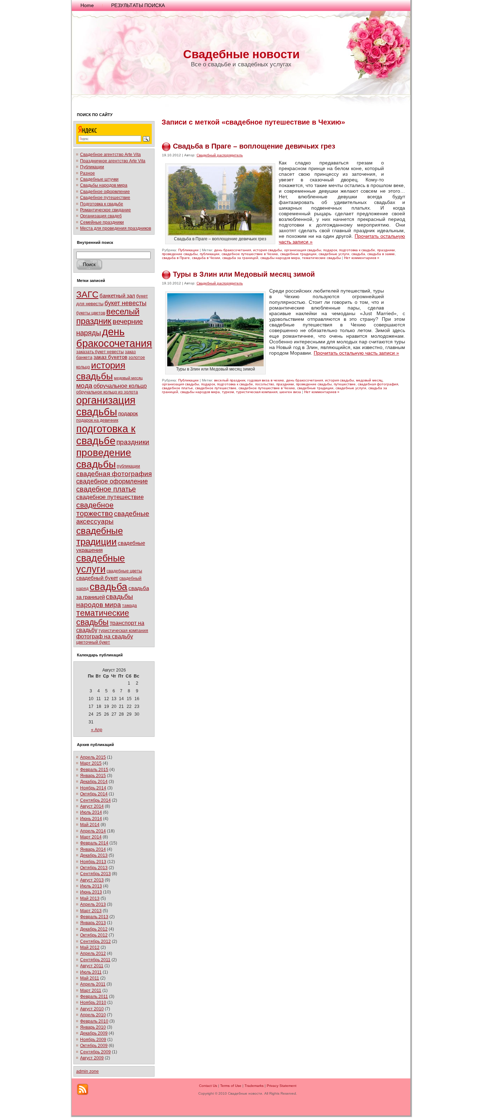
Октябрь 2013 (94, 867)
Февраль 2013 (94, 916)
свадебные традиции (99, 536)
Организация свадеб (101, 215)
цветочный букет (93, 642)
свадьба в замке (381, 254)
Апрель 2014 (93, 831)
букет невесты (125, 303)
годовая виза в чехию (265, 380)
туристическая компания (123, 630)
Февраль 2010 (94, 1021)
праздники (132, 442)
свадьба (108, 586)
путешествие (345, 384)
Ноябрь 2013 (93, 861)
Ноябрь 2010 (93, 1002)
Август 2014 (92, 806)
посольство (264, 384)
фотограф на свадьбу (104, 636)
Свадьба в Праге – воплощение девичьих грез (254, 146)
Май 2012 (90, 947)
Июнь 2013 (91, 892)
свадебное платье (106, 489)
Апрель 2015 (93, 757)
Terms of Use (230, 1086)
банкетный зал (117, 296)
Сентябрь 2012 (95, 941)
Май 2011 (89, 978)
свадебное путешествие (110, 496)
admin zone (87, 1071)
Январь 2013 (93, 922)
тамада (129, 605)
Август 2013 (92, 880)
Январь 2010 (93, 1027)
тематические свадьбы (102, 618)
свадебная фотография (114, 473)
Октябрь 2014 (94, 794)
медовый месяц (128, 378)
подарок (128, 413)
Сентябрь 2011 (95, 959)
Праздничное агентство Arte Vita (112, 160)
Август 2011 (91, 965)
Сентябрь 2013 (95, 873)
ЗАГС (87, 294)
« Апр (96, 729)
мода (84, 385)
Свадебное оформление (105, 191)
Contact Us (208, 1086)
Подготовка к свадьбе (101, 203)
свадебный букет (97, 578)
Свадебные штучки (99, 179)
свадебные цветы (124, 570)
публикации (128, 466)
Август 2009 (92, 1057)
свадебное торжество (95, 509)
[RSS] (82, 1089)
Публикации (92, 166)
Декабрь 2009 (94, 1033)
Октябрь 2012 (94, 935)
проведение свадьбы (103, 458)
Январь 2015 (93, 775)
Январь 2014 (93, 849)
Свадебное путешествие (105, 197)
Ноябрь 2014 (93, 788)
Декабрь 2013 (94, 855)
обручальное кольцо (120, 386)
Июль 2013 (91, 886)
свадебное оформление (112, 481)
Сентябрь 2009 (95, 1051)
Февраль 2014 (94, 843)
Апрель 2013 (93, 904)
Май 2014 (90, 824)
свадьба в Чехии (206, 258)
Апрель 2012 (93, 953)
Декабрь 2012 (94, 929)
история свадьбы (100, 370)
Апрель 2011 (93, 984)
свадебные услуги (100, 563)
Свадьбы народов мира (103, 185)
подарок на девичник (97, 420)
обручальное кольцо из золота (107, 392)
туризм (228, 392)
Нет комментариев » (361, 258)
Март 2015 (91, 763)
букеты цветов (90, 313)
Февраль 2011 (94, 996)
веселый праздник (107, 316)
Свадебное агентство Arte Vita (110, 154)
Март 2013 (91, 910)
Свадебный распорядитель (220, 155)
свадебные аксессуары (112, 517)
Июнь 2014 (91, 818)
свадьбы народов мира (104, 600)
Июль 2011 (91, 972)
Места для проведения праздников (115, 228)
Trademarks (254, 1086)
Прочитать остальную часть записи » (356, 353)
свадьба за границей (240, 258)
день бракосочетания (114, 337)
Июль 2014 (91, 812)
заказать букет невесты (100, 351)
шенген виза (290, 392)
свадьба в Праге (176, 258)
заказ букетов (110, 357)
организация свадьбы (105, 406)
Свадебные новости (241, 54)
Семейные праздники (102, 222)
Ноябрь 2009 (93, 1039)
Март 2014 (91, 837)
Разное (87, 173)
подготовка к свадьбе (105, 434)
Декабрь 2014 (94, 781)
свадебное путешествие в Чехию (250, 254)
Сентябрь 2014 (95, 800)
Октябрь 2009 (94, 1045)
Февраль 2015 (94, 769)
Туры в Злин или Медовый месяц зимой (244, 274)
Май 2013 (90, 898)
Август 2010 (92, 1008)
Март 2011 (90, 990)
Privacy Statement (281, 1086)
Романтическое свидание (105, 209)
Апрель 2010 (93, 1014)
